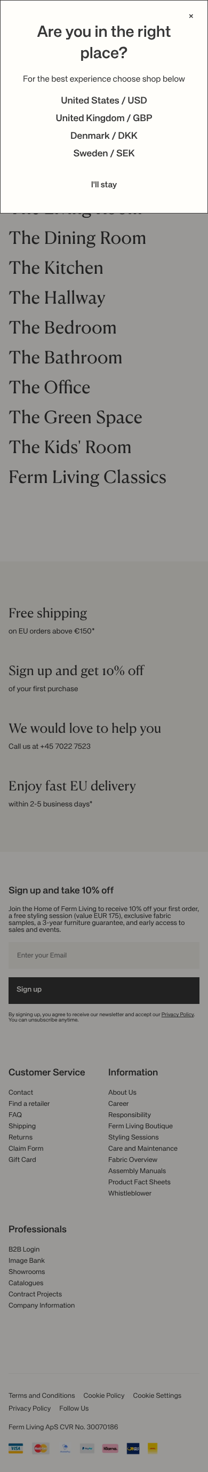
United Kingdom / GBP (103, 119)
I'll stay (104, 185)
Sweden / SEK (103, 154)
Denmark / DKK (104, 136)
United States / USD (104, 101)
